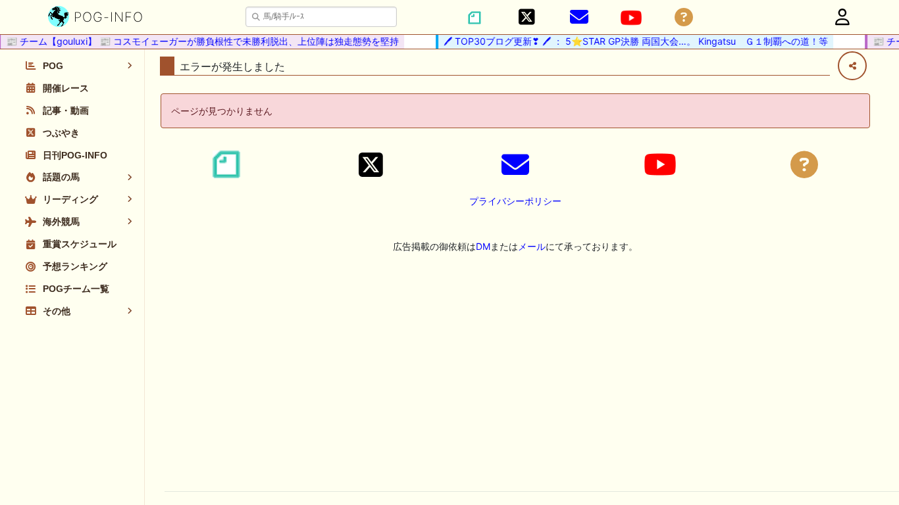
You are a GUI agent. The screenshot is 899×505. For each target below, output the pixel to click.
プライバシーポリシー (515, 200)
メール (532, 246)
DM (483, 246)
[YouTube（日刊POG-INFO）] (631, 17)
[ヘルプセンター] (684, 17)
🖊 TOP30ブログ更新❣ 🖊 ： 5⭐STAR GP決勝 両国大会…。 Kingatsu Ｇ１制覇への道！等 (632, 41)
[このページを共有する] (852, 65)
